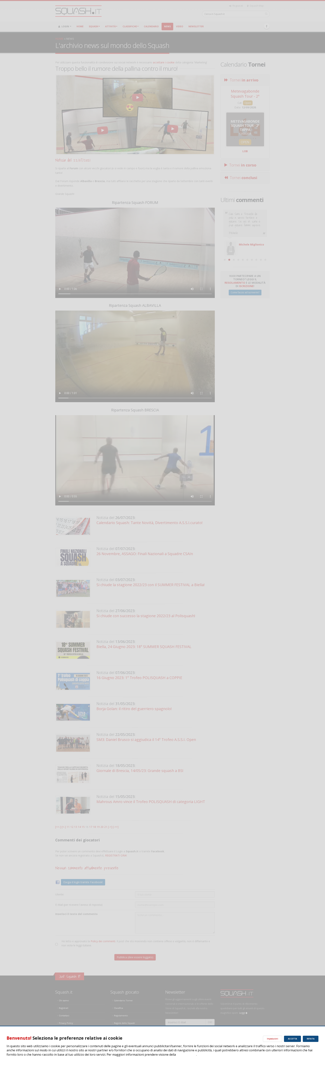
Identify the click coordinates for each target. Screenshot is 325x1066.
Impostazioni (272, 1038)
